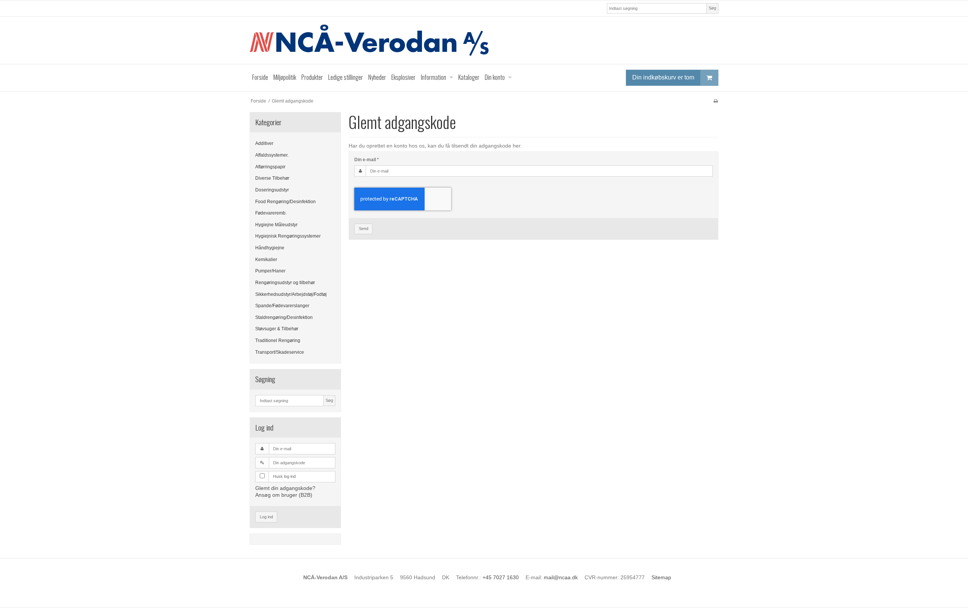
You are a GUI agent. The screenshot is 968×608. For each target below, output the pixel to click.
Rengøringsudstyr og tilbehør (285, 282)
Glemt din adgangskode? (285, 488)
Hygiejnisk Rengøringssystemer (288, 236)
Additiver (264, 143)
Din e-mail (366, 159)
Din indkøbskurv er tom (663, 77)
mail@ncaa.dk (561, 577)
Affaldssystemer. (272, 155)
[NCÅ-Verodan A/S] (484, 40)
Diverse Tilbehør (272, 178)
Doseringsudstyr (272, 190)
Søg (712, 8)
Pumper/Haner (270, 271)
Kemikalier (266, 259)
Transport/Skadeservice (279, 352)
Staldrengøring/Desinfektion (284, 317)
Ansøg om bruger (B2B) (283, 495)
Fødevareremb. (271, 213)
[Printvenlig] (715, 101)
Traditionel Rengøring (277, 340)
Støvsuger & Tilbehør (276, 328)
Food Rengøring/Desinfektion (285, 201)
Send (363, 228)
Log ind (266, 517)
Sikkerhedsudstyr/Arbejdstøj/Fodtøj (291, 294)
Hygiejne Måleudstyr (276, 224)
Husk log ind (284, 476)
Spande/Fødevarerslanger (282, 305)
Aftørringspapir (270, 166)
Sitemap (661, 577)
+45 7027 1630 (500, 577)
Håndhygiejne (269, 247)
